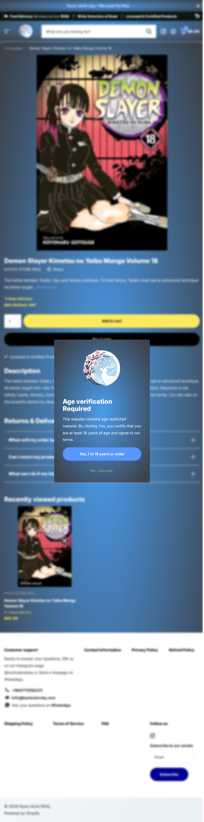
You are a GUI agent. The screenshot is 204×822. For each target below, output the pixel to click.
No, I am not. (102, 470)
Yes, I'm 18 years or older (102, 454)
